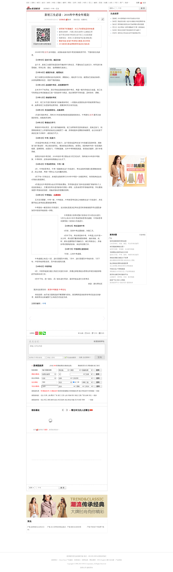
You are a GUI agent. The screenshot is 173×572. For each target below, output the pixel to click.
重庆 (52, 395)
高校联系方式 (82, 366)
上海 (49, 395)
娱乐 (43, 3)
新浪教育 (47, 8)
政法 (55, 400)
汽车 (116, 3)
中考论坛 (62, 290)
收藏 (105, 3)
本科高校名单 (73, 391)
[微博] (46, 52)
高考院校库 (38, 365)
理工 (45, 400)
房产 (121, 3)
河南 (69, 395)
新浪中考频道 (53, 290)
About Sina (62, 560)
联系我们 (77, 560)
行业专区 (142, 235)
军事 (83, 400)
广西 (83, 395)
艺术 (76, 400)
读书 (74, 3)
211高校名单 (53, 391)
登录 (45, 430)
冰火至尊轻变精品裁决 (58, 527)
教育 (79, 3)
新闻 (33, 3)
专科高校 (91, 391)
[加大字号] (102, 19)
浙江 (59, 395)
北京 (42, 395)
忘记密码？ (87, 357)
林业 (69, 400)
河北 (90, 395)
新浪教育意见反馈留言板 (75, 556)
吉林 (86, 395)
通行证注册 (110, 560)
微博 (64, 3)
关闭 (102, 333)
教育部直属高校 (63, 391)
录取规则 (90, 366)
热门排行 (97, 366)
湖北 (76, 395)
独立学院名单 (83, 391)
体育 (38, 3)
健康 (95, 3)
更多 (126, 3)
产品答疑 (119, 560)
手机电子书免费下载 (97, 527)
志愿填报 (57, 195)
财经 (48, 3)
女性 (110, 3)
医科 (62, 400)
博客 (69, 3)
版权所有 (90, 567)
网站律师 (93, 560)
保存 (88, 333)
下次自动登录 (71, 357)
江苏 (62, 395)
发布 (100, 357)
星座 (100, 3)
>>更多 (97, 391)
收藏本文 (84, 20)
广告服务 (70, 560)
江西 (79, 395)
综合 (42, 400)
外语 (59, 400)
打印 (95, 333)
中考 (52, 8)
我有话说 (77, 20)
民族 (72, 400)
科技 (53, 3)
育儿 (90, 3)
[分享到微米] (36, 333)
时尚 (84, 3)
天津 (45, 395)
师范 (49, 400)
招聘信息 (85, 560)
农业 (66, 400)
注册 (137, 3)
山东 (66, 395)
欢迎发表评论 (99, 341)
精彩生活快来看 (76, 527)
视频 (59, 3)
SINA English (101, 560)
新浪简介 (54, 560)
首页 (27, 3)
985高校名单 (45, 391)
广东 (55, 395)
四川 (72, 395)
